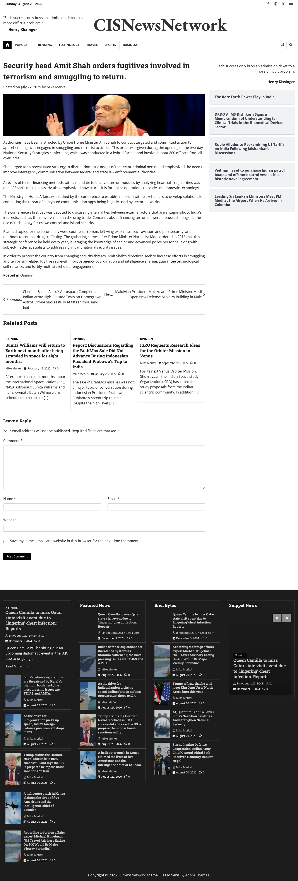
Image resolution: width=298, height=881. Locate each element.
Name (9, 498)
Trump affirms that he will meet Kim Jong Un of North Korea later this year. (193, 687)
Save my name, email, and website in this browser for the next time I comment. (74, 540)
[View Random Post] (282, 45)
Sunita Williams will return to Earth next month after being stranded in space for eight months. (35, 353)
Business (130, 45)
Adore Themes (197, 875)
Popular (22, 45)
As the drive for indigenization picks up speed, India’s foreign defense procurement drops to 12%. (44, 724)
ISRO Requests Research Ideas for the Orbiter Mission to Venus (170, 350)
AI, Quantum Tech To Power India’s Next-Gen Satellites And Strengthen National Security (193, 718)
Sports (110, 45)
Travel (92, 45)
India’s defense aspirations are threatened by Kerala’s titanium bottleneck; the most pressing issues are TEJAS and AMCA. (43, 685)
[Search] (290, 45)
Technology (69, 45)
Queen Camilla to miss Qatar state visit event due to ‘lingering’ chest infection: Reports (33, 620)
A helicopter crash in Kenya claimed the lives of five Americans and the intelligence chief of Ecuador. (44, 801)
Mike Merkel (56, 87)
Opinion (26, 275)
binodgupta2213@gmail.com (28, 635)
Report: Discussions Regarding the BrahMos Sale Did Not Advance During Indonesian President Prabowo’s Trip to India (103, 355)
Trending (44, 45)
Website (10, 519)
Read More (13, 666)
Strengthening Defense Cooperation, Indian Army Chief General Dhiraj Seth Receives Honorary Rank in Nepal (193, 752)
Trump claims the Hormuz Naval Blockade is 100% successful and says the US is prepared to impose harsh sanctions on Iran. (44, 763)
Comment (12, 440)
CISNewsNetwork (160, 24)
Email (113, 498)
